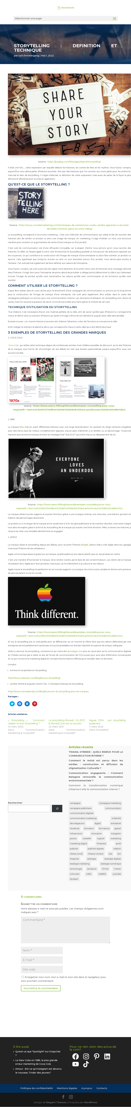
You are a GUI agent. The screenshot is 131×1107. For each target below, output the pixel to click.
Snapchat (74, 859)
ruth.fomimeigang (28, 55)
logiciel (100, 838)
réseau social (76, 854)
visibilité (102, 874)
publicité (74, 848)
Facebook (74, 828)
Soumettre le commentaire (41, 988)
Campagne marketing (110, 803)
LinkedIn (87, 838)
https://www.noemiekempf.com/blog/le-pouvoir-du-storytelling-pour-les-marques (48, 691)
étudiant (74, 879)
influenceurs (76, 833)
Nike (21, 427)
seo (119, 854)
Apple (85, 545)
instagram (116, 833)
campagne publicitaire (81, 808)
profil (118, 843)
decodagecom (77, 823)
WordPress (90, 1102)
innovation (96, 833)
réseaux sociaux (96, 854)
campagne (75, 803)
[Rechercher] (57, 808)
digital (98, 823)
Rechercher (15, 802)
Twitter (117, 869)
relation (117, 848)
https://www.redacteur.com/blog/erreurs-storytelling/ (34, 678)
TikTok (105, 869)
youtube (117, 874)
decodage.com (74, 651)
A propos (86, 1088)
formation (89, 828)
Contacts (101, 1088)
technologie (76, 869)
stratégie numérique (111, 864)
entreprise (116, 823)
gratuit (117, 828)
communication (113, 808)
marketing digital (78, 843)
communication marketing (83, 818)
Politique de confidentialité (36, 1088)
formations (104, 828)
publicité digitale (96, 848)
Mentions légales (67, 1088)
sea (110, 854)
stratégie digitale (112, 859)
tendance (91, 869)
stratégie (91, 859)
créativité (116, 818)
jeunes (73, 838)
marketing (116, 838)
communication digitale (81, 813)
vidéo (89, 874)
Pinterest (101, 843)
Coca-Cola (13, 345)
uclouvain (74, 874)
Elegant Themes (56, 1102)
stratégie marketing (80, 864)
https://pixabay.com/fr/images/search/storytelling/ (74, 161)
